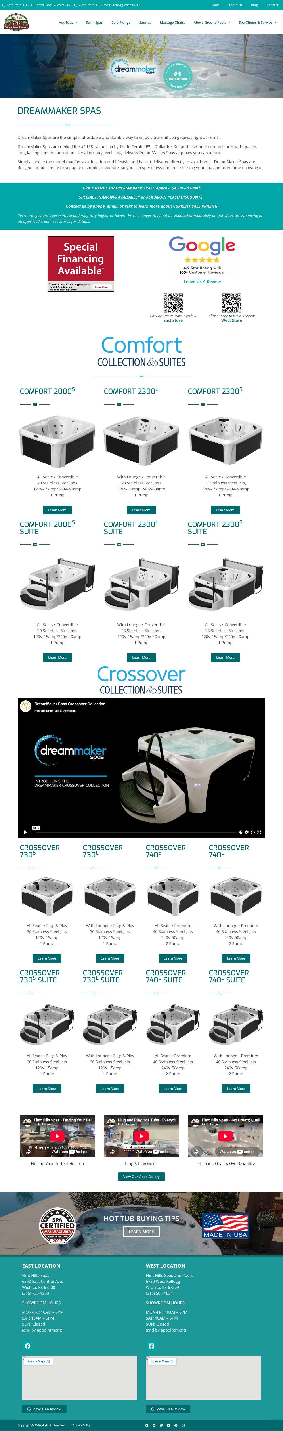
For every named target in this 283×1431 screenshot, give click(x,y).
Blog (254, 5)
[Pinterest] (176, 1425)
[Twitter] (161, 1425)
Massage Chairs (172, 22)
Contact (273, 5)
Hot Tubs (66, 22)
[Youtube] (169, 1425)
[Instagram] (183, 1425)
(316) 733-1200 (35, 1293)
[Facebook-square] (151, 1346)
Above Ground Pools (210, 22)
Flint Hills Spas (35, 1275)
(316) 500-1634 (159, 1293)
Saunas (145, 22)
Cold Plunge (120, 22)
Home (215, 5)
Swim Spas (94, 22)
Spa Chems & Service (255, 22)
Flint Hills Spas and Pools (169, 1275)
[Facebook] (27, 1346)
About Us (235, 5)
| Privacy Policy (80, 1425)
